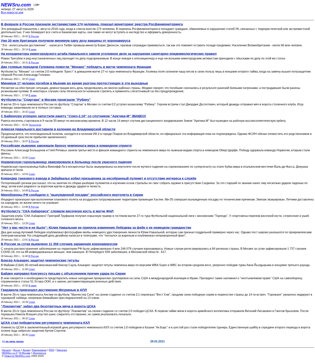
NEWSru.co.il (9, 353)
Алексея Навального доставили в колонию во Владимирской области (58, 129)
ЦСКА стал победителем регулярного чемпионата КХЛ (45, 323)
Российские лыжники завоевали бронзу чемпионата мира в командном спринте (66, 145)
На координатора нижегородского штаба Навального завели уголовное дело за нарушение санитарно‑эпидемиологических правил (109, 54)
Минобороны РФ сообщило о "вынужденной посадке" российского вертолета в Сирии (72, 195)
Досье (16, 350)
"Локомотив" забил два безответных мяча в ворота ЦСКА (48, 306)
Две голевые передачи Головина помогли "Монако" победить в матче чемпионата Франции (76, 67)
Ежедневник (39, 350)
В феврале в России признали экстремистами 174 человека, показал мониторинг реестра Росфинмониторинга (92, 24)
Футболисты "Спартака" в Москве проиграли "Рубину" (46, 100)
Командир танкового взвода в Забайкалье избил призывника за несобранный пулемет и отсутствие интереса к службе (98, 178)
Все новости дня (12, 12)
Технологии (35, 125)
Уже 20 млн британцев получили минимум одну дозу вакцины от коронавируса (65, 40)
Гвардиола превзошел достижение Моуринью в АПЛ (44, 290)
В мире (32, 49)
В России (34, 36)
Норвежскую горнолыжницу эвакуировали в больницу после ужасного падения (66, 162)
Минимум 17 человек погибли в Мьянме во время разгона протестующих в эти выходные (74, 83)
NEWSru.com (16, 4)
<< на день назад (13, 341)
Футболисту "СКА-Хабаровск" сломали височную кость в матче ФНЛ (57, 211)
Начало (6, 350)
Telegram (61, 350)
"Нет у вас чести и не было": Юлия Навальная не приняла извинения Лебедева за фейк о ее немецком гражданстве (96, 227)
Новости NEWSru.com (17, 355)
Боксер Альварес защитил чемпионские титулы (40, 260)
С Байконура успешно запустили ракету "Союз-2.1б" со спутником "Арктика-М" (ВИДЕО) (73, 116)
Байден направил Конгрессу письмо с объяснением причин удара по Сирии (63, 273)
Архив (26, 350)
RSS (51, 350)
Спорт (32, 79)
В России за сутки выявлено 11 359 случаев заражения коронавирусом (59, 244)
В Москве (24, 353)
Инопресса (39, 353)
